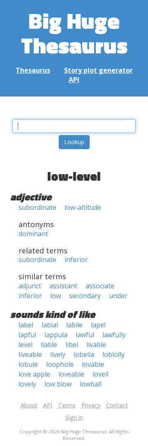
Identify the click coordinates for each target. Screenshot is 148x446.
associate (100, 285)
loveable (71, 374)
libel (71, 344)
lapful (27, 334)
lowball (91, 384)
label (25, 324)
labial (50, 324)
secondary (85, 295)
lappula (55, 334)
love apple (34, 374)
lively (57, 354)
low (55, 295)
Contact (117, 405)
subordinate (37, 207)
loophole (60, 364)
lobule (28, 364)
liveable (30, 354)
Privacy (90, 405)
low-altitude (83, 207)
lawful (85, 334)
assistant (63, 285)
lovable (93, 364)
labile (74, 324)
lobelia (84, 354)
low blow (58, 384)
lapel (98, 324)
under (118, 295)
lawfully (114, 334)
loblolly (113, 354)
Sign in (74, 417)
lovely (27, 384)
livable (96, 344)
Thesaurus (33, 70)
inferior (76, 259)
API (74, 79)
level (25, 344)
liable (49, 344)
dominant (33, 233)
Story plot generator (98, 70)
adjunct (29, 285)
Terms (67, 405)
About (29, 405)
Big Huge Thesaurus (74, 32)
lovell (100, 374)
